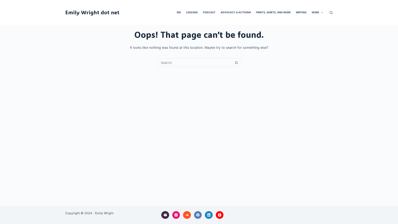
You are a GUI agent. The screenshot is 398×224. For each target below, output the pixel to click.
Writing (301, 12)
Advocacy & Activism (236, 12)
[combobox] (195, 62)
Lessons (192, 12)
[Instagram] (176, 215)
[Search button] (236, 63)
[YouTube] (220, 215)
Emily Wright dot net (92, 12)
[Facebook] (198, 215)
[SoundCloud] (187, 215)
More (315, 12)
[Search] (331, 12)
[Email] (165, 215)
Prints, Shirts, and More (273, 12)
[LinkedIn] (209, 215)
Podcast (209, 12)
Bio (179, 12)
